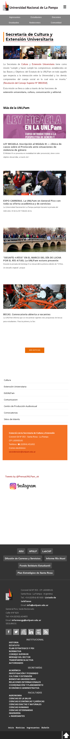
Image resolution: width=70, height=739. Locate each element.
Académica (15, 670)
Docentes (56, 17)
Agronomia (15, 695)
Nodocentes (35, 23)
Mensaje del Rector (19, 657)
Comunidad (56, 23)
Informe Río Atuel (55, 558)
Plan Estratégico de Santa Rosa (35, 573)
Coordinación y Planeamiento (26, 685)
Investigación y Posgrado (23, 673)
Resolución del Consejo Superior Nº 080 (25, 83)
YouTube (38, 632)
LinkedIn (31, 632)
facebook (9, 632)
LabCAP (46, 551)
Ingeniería (15, 713)
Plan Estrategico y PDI (21, 648)
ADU (21, 551)
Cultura (24, 64)
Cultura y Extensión (20, 676)
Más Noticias (34, 350)
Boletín (45, 727)
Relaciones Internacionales (25, 682)
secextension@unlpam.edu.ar (22, 452)
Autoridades (16, 663)
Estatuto (14, 645)
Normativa (15, 651)
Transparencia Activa (21, 660)
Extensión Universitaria (43, 64)
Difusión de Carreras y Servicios (23, 558)
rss (46, 632)
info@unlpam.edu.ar (37, 605)
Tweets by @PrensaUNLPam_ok (22, 476)
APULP (33, 551)
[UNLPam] (13, 596)
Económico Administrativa (24, 688)
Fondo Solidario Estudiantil (35, 565)
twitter (16, 632)
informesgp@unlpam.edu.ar (26, 620)
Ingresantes (14, 17)
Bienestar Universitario (22, 679)
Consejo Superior (18, 654)
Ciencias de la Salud (20, 698)
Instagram (24, 632)
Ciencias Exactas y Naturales (25, 704)
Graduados (14, 23)
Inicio (11, 727)
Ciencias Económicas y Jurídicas (26, 701)
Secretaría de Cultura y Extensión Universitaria (29, 37)
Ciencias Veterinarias (21, 710)
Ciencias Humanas (19, 707)
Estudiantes (36, 17)
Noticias (20, 727)
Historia (13, 642)
